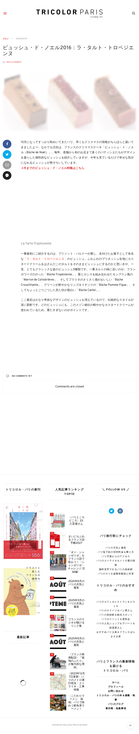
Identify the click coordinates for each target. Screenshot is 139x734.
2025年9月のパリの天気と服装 (76, 604)
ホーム (116, 682)
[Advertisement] (78, 206)
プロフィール (116, 686)
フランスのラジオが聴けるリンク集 (76, 623)
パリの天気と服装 (116, 547)
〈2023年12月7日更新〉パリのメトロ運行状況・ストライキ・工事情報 (76, 682)
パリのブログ (116, 704)
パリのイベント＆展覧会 (116, 619)
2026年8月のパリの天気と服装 (76, 585)
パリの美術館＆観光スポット (116, 614)
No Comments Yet (22, 376)
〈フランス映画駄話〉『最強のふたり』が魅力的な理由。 (76, 661)
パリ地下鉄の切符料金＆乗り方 (116, 552)
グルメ (6, 39)
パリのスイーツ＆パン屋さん (116, 610)
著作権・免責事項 (116, 708)
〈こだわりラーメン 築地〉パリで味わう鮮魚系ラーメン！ (76, 703)
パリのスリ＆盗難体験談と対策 (116, 573)
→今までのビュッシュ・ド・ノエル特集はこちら (52, 168)
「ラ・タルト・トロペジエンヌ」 (45, 259)
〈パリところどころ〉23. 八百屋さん (76, 521)
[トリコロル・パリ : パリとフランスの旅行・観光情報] (69, 13)
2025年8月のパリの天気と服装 (76, 642)
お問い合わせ (116, 691)
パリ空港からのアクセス (116, 556)
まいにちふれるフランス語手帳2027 (76, 540)
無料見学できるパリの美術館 (116, 569)
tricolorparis (13, 62)
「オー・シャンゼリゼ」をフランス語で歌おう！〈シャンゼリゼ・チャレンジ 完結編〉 (76, 562)
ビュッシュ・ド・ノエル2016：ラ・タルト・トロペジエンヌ (68, 51)
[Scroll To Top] (130, 725)
